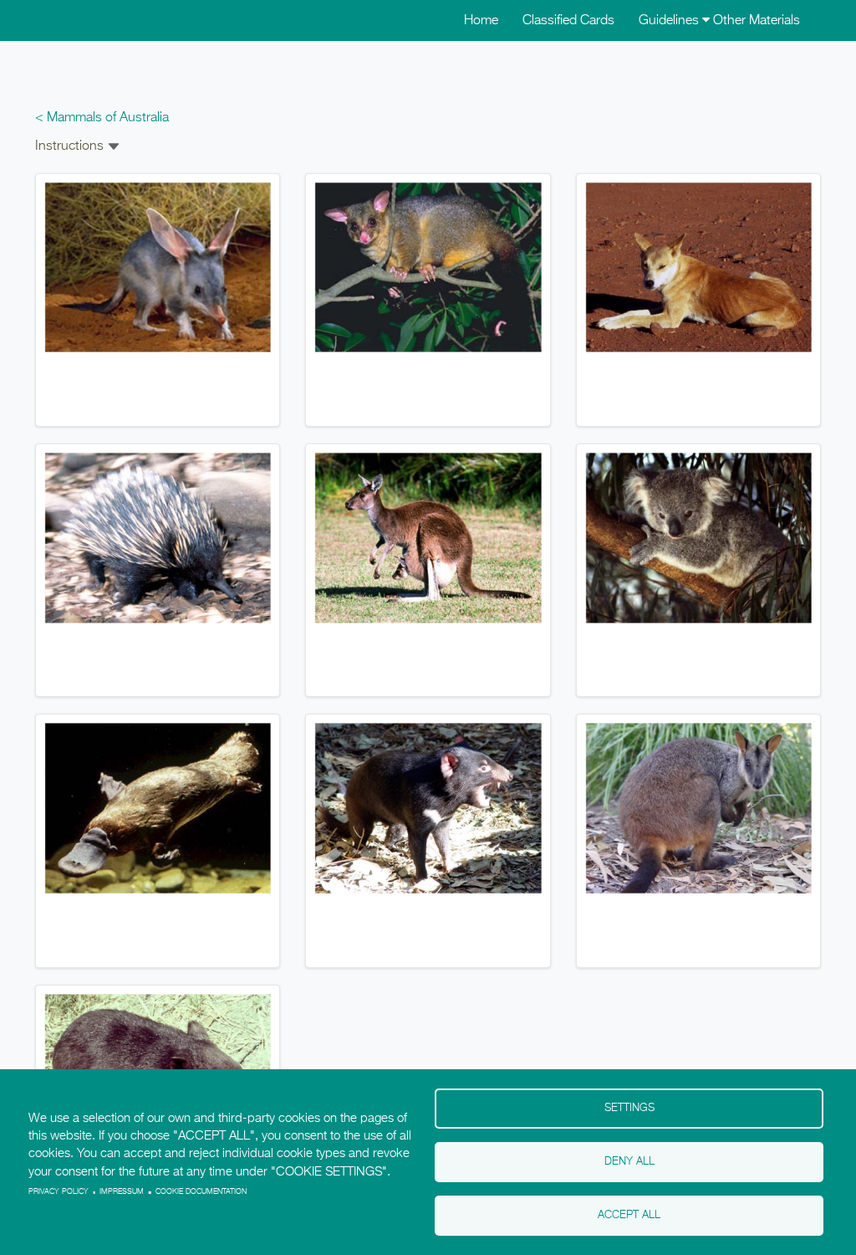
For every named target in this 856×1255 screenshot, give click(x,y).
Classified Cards (568, 21)
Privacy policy (58, 1192)
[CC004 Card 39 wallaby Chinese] (698, 808)
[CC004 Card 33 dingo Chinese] (698, 267)
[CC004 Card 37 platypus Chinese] (157, 808)
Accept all (629, 1215)
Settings (629, 1108)
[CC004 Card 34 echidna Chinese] (157, 538)
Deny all (629, 1161)
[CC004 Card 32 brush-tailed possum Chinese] (427, 267)
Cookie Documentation (201, 1192)
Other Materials (756, 21)
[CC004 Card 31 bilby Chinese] (157, 267)
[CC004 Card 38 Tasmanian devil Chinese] (427, 808)
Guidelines (670, 21)
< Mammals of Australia (102, 118)
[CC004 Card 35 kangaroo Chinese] (427, 538)
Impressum (121, 1192)
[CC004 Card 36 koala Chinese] (698, 538)
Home (481, 21)
